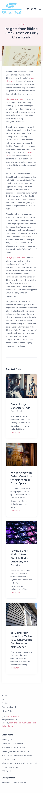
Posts (4, 699)
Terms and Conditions (11, 707)
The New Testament (14, 99)
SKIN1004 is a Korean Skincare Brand (17, 755)
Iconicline (13, 723)
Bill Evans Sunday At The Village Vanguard (19, 763)
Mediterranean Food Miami (13, 743)
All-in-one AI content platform (14, 782)
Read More (15, 432)
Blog (23, 24)
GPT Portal (6, 771)
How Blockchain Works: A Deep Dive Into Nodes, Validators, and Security (19, 558)
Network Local (25, 723)
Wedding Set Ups (9, 739)
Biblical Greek (14, 716)
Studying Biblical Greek (15, 258)
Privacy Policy (7, 711)
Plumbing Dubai (8, 759)
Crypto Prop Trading (10, 767)
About (4, 695)
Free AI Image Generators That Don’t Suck (20, 408)
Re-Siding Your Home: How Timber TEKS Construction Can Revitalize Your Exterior (21, 640)
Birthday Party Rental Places (13, 747)
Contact (5, 703)
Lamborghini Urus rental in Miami (15, 751)
